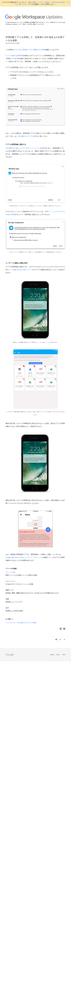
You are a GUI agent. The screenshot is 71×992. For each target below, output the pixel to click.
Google (52, 654)
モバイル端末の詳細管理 (14, 55)
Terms (63, 654)
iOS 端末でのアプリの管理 (27, 136)
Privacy (58, 654)
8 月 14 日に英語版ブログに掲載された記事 (28, 50)
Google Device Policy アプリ (22, 270)
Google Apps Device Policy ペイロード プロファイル (24, 557)
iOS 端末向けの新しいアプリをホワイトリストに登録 (24, 148)
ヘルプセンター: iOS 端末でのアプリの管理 (21, 623)
